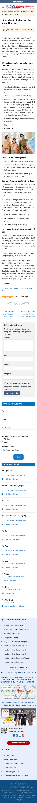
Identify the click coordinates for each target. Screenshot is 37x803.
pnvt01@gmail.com (9, 580)
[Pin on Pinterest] (24, 303)
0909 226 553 (9, 506)
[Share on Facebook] (13, 303)
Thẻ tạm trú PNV (13, 12)
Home (4, 12)
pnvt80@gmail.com (11, 567)
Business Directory (26, 787)
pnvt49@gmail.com (11, 479)
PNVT (25, 29)
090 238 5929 (9, 521)
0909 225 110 (8, 551)
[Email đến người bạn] (20, 303)
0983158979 (17, 791)
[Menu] (3, 6)
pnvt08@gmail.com (11, 524)
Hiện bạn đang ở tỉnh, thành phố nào (15, 436)
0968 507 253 (8, 536)
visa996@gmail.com (9, 593)
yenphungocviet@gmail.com (14, 606)
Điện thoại (6, 428)
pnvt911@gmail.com (11, 539)
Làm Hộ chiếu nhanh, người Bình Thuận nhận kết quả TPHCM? (27, 314)
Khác (6, 442)
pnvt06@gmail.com (11, 509)
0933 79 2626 (7, 577)
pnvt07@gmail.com (11, 554)
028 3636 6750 (20, 564)
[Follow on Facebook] (14, 735)
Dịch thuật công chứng (18, 783)
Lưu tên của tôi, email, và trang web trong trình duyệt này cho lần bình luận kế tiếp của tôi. (17, 386)
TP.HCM (7, 439)
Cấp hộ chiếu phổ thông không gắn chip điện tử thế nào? (9, 314)
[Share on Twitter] (16, 303)
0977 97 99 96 (7, 590)
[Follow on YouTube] (23, 735)
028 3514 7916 (20, 506)
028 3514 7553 (20, 521)
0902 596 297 (8, 564)
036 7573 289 (8, 475)
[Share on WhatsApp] (9, 303)
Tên (6, 355)
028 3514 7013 (20, 475)
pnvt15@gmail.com (11, 494)
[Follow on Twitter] (17, 735)
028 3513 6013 (20, 551)
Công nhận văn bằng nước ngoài (18, 786)
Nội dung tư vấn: (8, 447)
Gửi (18, 457)
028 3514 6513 (20, 536)
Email (6, 364)
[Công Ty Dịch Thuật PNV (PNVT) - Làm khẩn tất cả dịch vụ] (20, 7)
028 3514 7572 (18, 577)
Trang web (7, 374)
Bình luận (7, 338)
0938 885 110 (8, 602)
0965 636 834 (8, 490)
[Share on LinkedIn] (27, 303)
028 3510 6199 (20, 490)
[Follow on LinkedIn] (20, 735)
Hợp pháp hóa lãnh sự (18, 784)
